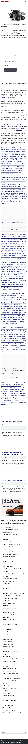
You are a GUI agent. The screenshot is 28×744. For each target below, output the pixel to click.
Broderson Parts (11, 161)
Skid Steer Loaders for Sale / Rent (16, 336)
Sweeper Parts (13, 345)
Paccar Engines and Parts (11, 319)
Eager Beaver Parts (5, 200)
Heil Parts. (20, 258)
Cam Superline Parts (15, 165)
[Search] (25, 732)
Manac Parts (4, 293)
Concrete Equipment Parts (15, 177)
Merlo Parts (7, 303)
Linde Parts (7, 284)
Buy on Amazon (14, 229)
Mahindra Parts (8, 289)
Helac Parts (4, 262)
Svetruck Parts (4, 345)
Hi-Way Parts (23, 262)
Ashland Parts (19, 151)
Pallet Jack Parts (5, 234)
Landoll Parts (11, 282)
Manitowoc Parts (20, 293)
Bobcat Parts (12, 159)
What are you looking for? (10, 61)
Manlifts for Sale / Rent (7, 295)
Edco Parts (13, 201)
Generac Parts (4, 251)
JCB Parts (21, 271)
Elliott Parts (9, 236)
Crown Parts (7, 182)
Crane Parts (4, 181)
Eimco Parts (19, 201)
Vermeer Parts (14, 393)
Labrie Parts (4, 282)
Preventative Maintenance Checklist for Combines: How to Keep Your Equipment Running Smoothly (12, 423)
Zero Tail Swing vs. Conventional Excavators (13, 480)
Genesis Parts (7, 253)
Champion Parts (13, 170)
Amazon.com (19, 130)
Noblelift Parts (7, 312)
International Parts (8, 271)
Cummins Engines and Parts (17, 182)
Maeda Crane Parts (15, 287)
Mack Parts (7, 287)
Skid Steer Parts (5, 338)
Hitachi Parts (10, 264)
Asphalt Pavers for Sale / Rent (14, 153)
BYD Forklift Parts (5, 165)
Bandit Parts (17, 156)
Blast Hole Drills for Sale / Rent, (18, 158)
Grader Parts (7, 257)
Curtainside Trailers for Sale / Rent (9, 184)
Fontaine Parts (16, 243)
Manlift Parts (16, 289)
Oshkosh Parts (16, 317)
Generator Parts (12, 251)
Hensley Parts (15, 262)
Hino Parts (3, 264)
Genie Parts (14, 253)
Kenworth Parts (5, 276)
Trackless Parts (19, 384)
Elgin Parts (3, 236)
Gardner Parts (10, 250)
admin (5, 427)
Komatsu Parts (19, 278)
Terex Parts (11, 382)
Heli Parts (9, 262)
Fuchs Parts (4, 250)
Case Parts (14, 166)
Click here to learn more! (16, 742)
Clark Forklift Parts (13, 172)
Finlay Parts (4, 243)
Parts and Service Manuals (8, 321)
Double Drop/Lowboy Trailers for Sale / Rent (11, 193)
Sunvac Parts (11, 343)
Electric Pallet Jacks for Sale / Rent (18, 234)
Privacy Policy (4, 143)
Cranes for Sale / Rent (12, 181)
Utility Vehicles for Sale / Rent (11, 391)
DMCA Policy (12, 143)
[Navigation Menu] (25, 2)
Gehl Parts (17, 250)
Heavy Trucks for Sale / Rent (11, 258)
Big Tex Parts (7, 158)
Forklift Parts (22, 245)
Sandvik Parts (19, 331)
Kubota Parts (14, 280)
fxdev (5, 483)
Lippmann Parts (14, 286)
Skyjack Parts (13, 338)
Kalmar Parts (7, 275)
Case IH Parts (7, 166)
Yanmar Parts (13, 402)
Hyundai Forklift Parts (6, 269)
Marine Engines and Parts (18, 95)
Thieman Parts (18, 382)
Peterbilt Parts (4, 323)
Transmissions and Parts (7, 387)
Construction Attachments (18, 179)
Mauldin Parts (7, 301)
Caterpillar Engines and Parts (8, 168)
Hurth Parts (9, 267)
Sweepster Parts (21, 345)
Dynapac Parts (22, 198)
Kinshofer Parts (13, 276)
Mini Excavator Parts (13, 304)
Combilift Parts (4, 177)
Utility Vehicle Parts (5, 97)
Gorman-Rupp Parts (6, 255)
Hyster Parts (22, 267)
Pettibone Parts (13, 323)
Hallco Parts (20, 257)
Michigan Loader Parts (16, 303)
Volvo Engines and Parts (10, 395)
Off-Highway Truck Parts (18, 312)
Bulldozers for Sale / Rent (20, 163)
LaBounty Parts (22, 280)
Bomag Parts (19, 159)
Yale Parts (6, 402)
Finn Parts (9, 243)
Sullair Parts (4, 343)
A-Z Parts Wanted (5, 147)
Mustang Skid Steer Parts (10, 308)
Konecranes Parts (5, 280)
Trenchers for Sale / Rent (10, 389)
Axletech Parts (10, 154)
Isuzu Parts (16, 271)
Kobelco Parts (21, 276)
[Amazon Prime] (18, 225)
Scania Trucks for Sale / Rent (18, 332)
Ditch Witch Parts (8, 189)
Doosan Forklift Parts (18, 189)
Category (6, 65)
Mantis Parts (16, 295)
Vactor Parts (7, 393)
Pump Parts (14, 327)
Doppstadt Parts (19, 191)
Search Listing (11, 69)
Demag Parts (16, 186)
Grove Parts (13, 257)
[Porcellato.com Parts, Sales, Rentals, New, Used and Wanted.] (5, 2)
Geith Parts (23, 250)
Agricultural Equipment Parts (16, 149)
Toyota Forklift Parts (9, 384)
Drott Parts (14, 196)
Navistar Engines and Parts (11, 310)
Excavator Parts (16, 236)
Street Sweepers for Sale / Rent (15, 342)
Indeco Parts (15, 269)
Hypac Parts (16, 267)
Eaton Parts (7, 201)
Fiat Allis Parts (23, 241)
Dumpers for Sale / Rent (12, 198)
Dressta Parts (7, 194)
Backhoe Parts (10, 156)
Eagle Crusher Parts (15, 200)
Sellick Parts (12, 334)
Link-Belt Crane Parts (16, 284)
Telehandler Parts (5, 349)
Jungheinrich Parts (17, 273)
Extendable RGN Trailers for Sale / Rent (13, 239)
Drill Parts (13, 194)
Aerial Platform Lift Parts (15, 147)
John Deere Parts (8, 273)
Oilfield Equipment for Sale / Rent (12, 315)
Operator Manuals (19, 321)
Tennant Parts (4, 382)
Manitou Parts (11, 293)
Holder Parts (13, 266)
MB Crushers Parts (17, 301)
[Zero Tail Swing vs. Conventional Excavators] (13, 478)
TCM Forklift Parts (17, 347)
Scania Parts (7, 332)
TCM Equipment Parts (6, 347)
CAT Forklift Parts (21, 166)
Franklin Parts (4, 248)
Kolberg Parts (11, 278)
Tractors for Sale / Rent (7, 386)
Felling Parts (16, 241)
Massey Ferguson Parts (10, 299)
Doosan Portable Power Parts (8, 191)
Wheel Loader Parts (9, 399)
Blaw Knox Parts (5, 159)
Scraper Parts (4, 334)
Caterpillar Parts (19, 168)
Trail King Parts (17, 386)
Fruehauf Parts (20, 248)
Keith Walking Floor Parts (17, 275)
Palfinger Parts (22, 319)
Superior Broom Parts (20, 343)
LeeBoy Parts (18, 282)
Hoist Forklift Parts (5, 266)
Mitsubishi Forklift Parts (16, 306)
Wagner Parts (14, 397)
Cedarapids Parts (5, 170)
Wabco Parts (7, 397)
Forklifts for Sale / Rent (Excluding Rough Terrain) (12, 246)
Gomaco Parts (20, 253)
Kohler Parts (4, 278)
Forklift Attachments (14, 245)
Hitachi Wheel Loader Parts (19, 264)
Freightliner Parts (12, 248)
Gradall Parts (14, 255)
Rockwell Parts (11, 331)
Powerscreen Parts (6, 327)
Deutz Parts (13, 188)
